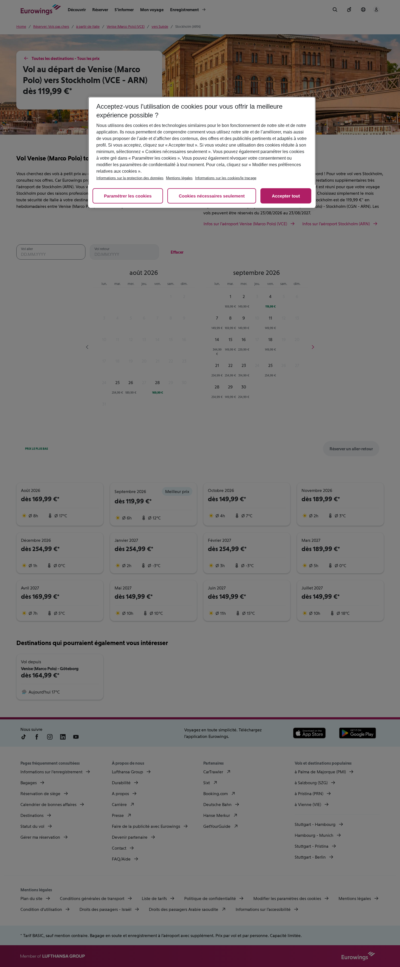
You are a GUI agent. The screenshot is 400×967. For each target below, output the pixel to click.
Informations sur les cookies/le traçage (225, 178)
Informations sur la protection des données (130, 178)
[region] (202, 152)
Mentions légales (179, 178)
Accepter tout (286, 196)
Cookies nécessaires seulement (212, 196)
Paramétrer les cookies (128, 196)
